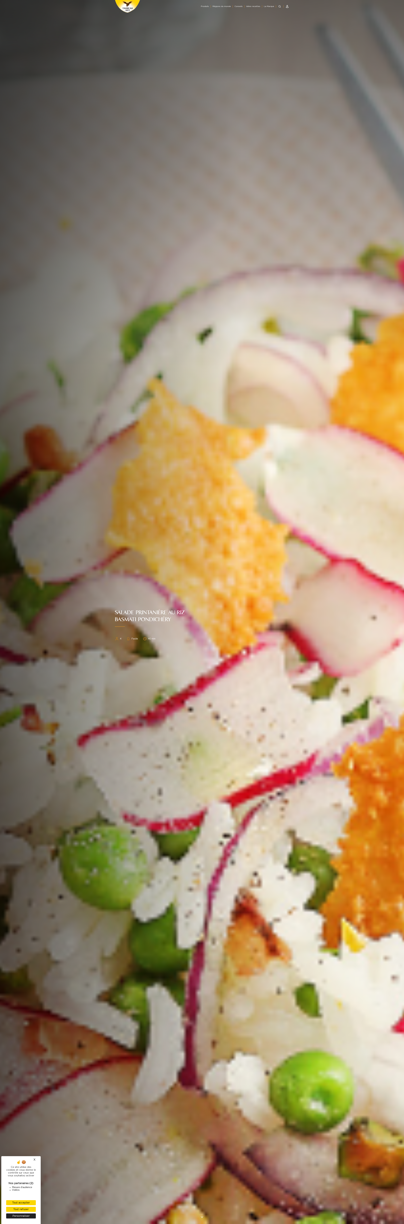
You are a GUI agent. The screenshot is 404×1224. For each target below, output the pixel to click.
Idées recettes (253, 6)
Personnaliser (21, 1216)
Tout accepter (21, 1202)
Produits (205, 6)
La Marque (269, 6)
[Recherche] (280, 6)
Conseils (239, 6)
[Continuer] (202, 1217)
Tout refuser (21, 1209)
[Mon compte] (287, 6)
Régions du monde (222, 6)
